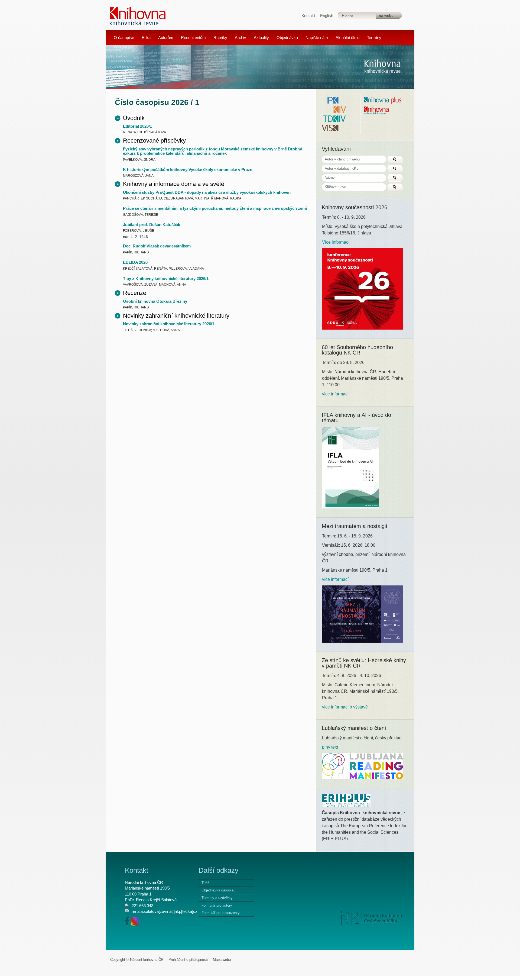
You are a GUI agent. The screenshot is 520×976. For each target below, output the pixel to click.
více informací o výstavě (345, 707)
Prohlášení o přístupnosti (188, 960)
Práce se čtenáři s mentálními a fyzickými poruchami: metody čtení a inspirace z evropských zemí (215, 208)
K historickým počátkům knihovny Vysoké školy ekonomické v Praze (187, 169)
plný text (330, 747)
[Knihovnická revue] (138, 16)
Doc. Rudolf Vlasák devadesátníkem (157, 246)
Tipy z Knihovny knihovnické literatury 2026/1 (166, 278)
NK (371, 918)
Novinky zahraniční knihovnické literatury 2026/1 (168, 323)
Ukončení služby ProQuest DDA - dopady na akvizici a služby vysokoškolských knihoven (207, 192)
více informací (335, 394)
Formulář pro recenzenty (221, 913)
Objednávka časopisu (218, 890)
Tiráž (205, 883)
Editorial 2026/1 (137, 126)
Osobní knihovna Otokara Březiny (155, 301)
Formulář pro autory (217, 905)
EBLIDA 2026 (135, 262)
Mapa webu (222, 960)
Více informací (335, 242)
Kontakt (308, 15)
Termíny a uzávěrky (217, 898)
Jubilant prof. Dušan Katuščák (151, 224)
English (326, 15)
